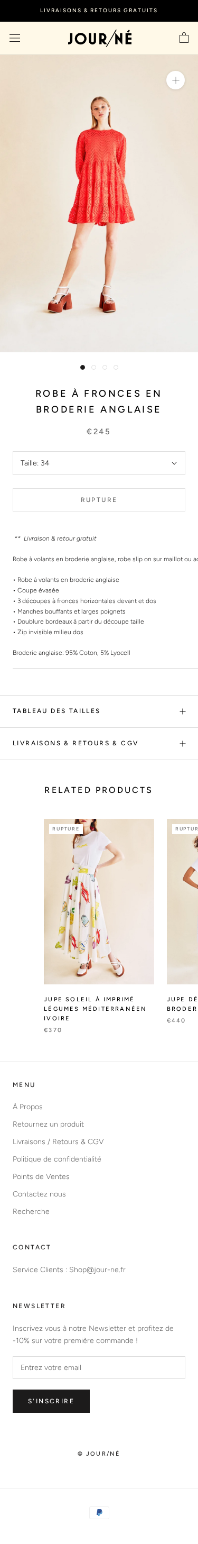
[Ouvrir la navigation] (15, 38)
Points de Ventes (41, 1176)
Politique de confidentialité (57, 1159)
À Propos (28, 1106)
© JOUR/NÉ (99, 1453)
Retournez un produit (48, 1124)
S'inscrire (51, 1401)
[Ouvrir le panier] (184, 38)
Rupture (99, 500)
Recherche (31, 1211)
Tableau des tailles (57, 711)
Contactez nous (39, 1194)
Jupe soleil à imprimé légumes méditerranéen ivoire (95, 1009)
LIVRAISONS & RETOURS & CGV (75, 743)
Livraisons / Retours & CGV (58, 1141)
